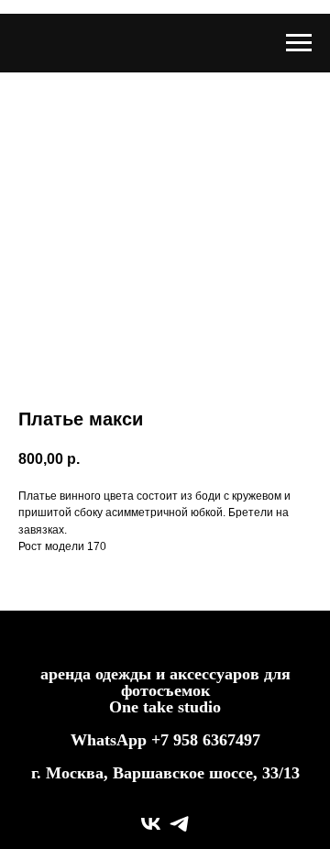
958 (188, 740)
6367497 (231, 740)
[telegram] (179, 823)
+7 (160, 740)
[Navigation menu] (299, 43)
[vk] (150, 823)
